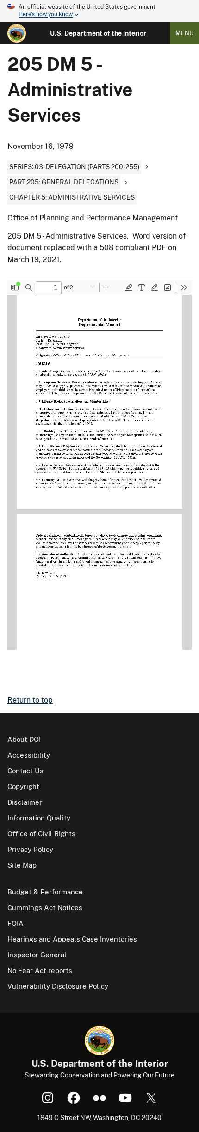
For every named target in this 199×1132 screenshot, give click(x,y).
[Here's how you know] (99, 11)
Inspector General (37, 955)
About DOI (24, 739)
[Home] (16, 33)
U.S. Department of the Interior (98, 33)
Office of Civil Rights (41, 834)
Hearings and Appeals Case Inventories (72, 939)
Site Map (22, 865)
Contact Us (25, 771)
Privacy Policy (30, 849)
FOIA (15, 923)
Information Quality (38, 818)
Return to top (30, 700)
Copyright (23, 786)
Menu (184, 33)
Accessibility (28, 755)
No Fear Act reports (39, 970)
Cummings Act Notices (44, 908)
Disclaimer (24, 802)
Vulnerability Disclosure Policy (57, 986)
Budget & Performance (45, 892)
